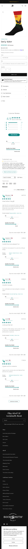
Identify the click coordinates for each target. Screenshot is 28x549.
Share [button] (3, 100)
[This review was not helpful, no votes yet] (24, 232)
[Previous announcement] (2, 1)
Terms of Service (7, 499)
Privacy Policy (6, 490)
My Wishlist (5, 445)
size (4, 183)
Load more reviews (14, 401)
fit (6, 183)
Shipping (2, 52)
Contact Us (5, 484)
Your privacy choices (7, 508)
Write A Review (14, 134)
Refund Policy (6, 496)
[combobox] (20, 189)
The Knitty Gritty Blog (8, 472)
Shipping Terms (6, 463)
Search (4, 442)
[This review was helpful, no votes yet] (21, 232)
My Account (5, 502)
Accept (13, 538)
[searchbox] (8, 177)
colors (10, 183)
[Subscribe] (23, 420)
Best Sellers (5, 436)
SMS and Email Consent (8, 493)
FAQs (4, 481)
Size (2, 61)
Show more (4, 186)
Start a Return (6, 487)
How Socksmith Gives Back (9, 454)
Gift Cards (5, 439)
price (15, 183)
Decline (13, 542)
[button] (2, 5)
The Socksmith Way (7, 460)
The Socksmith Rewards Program (10, 457)
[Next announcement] (25, 1)
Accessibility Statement (8, 505)
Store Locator (6, 469)
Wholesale (5, 466)
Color (2, 55)
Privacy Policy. (13, 535)
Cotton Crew (4, 39)
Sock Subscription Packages (9, 433)
